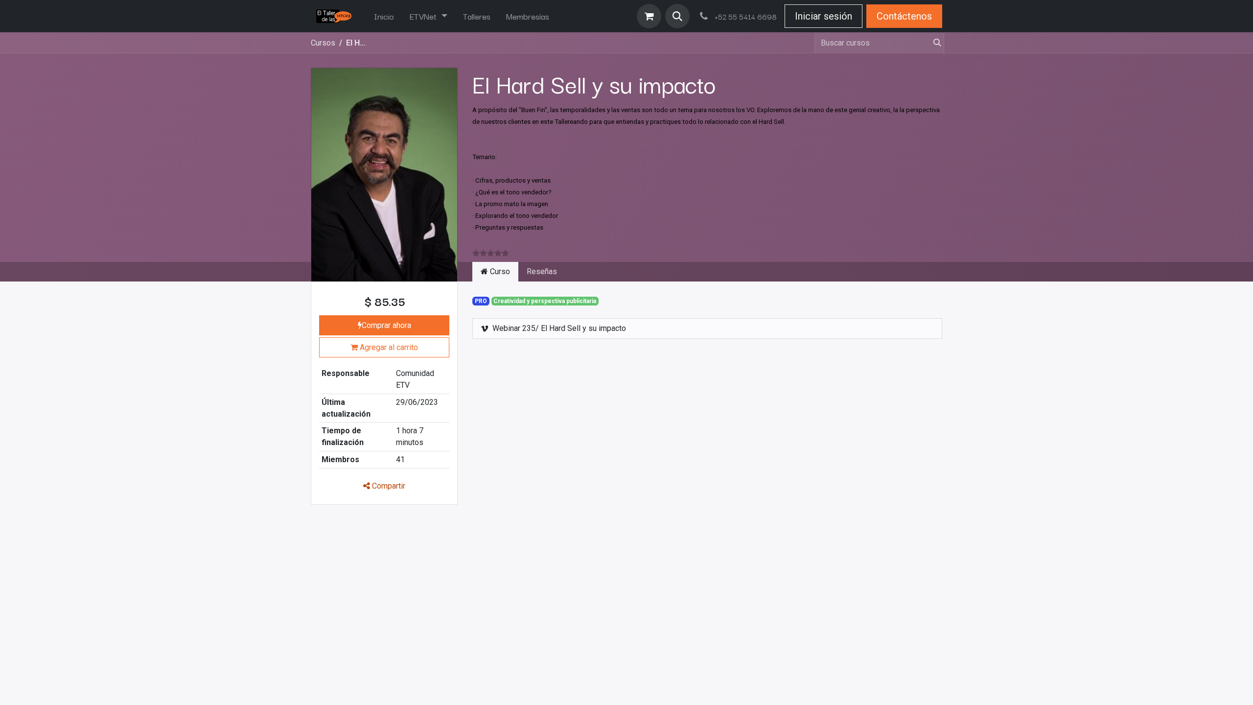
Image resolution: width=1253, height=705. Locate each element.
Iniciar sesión (823, 16)
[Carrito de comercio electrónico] (649, 16)
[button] (677, 16)
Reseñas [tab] (542, 271)
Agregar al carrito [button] (388, 347)
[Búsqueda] (933, 43)
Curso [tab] (499, 271)
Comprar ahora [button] (386, 325)
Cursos (323, 42)
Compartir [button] (387, 486)
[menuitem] (384, 16)
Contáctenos (904, 16)
